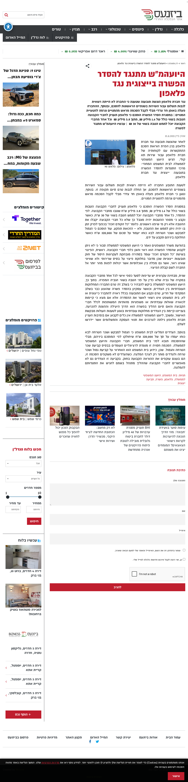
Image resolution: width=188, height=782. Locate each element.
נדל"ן (158, 29)
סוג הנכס (35, 457)
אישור (176, 776)
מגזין (76, 29)
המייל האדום (15, 37)
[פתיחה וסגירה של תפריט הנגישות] (8, 26)
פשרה (159, 379)
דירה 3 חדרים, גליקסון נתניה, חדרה (26, 650)
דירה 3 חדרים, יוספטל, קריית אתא (26, 667)
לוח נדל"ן (38, 37)
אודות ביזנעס (148, 737)
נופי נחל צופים (31, 351)
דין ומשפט (173, 63)
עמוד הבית (173, 737)
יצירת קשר (123, 737)
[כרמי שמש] (10, 419)
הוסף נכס (21, 714)
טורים (56, 29)
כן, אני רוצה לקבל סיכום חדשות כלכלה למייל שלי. (158, 559)
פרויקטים (62, 37)
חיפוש (34, 521)
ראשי (183, 63)
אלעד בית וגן (33, 385)
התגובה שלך (179, 480)
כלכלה (179, 29)
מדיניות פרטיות (47, 737)
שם (183, 511)
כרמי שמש (34, 419)
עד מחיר (15, 503)
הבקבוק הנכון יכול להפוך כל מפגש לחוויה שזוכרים (67, 432)
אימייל (182, 530)
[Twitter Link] (97, 742)
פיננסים (138, 29)
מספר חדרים (32, 488)
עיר (39, 472)
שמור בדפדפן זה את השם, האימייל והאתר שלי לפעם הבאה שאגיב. (147, 550)
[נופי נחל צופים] (7, 351)
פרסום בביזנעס (18, 737)
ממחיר (36, 503)
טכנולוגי (114, 29)
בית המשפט (169, 375)
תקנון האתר (74, 737)
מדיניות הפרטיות (50, 762)
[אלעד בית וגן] (9, 385)
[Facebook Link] (90, 742)
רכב (94, 29)
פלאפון (168, 379)
